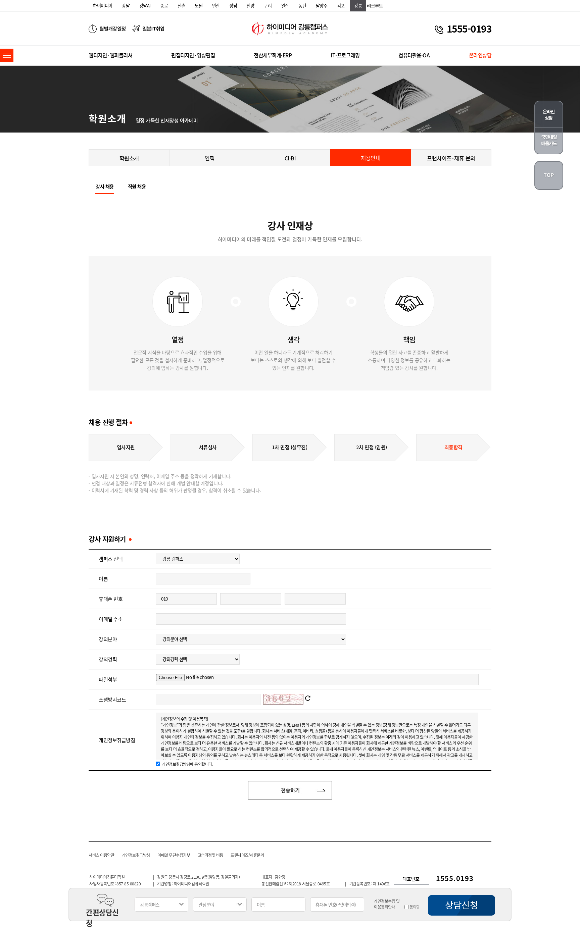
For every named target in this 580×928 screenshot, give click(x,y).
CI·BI (290, 158)
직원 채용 (137, 186)
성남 (233, 5)
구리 (268, 5)
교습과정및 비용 (210, 855)
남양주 (322, 5)
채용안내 (370, 158)
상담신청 (461, 905)
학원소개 (129, 158)
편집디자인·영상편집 (193, 55)
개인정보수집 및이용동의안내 (386, 904)
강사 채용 (105, 186)
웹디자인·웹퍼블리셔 (110, 55)
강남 (126, 5)
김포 (341, 5)
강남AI (145, 5)
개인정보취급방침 (136, 855)
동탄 (302, 5)
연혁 (209, 158)
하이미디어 (102, 5)
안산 (216, 5)
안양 (250, 5)
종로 (164, 5)
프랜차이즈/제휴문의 (247, 855)
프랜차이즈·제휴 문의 (451, 158)
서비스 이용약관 (101, 855)
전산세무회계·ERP (273, 55)
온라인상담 (480, 55)
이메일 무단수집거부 (173, 855)
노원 (198, 5)
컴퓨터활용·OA (414, 55)
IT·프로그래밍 (345, 55)
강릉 (358, 5)
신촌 (181, 5)
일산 (285, 5)
